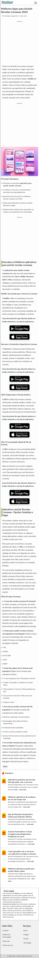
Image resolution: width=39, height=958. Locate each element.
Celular (26, 939)
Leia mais (22, 789)
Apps (5, 766)
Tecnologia (27, 943)
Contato (5, 930)
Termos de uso (7, 945)
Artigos (26, 934)
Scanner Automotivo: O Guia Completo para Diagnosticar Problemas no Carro (20, 834)
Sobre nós (6, 941)
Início (25, 930)
